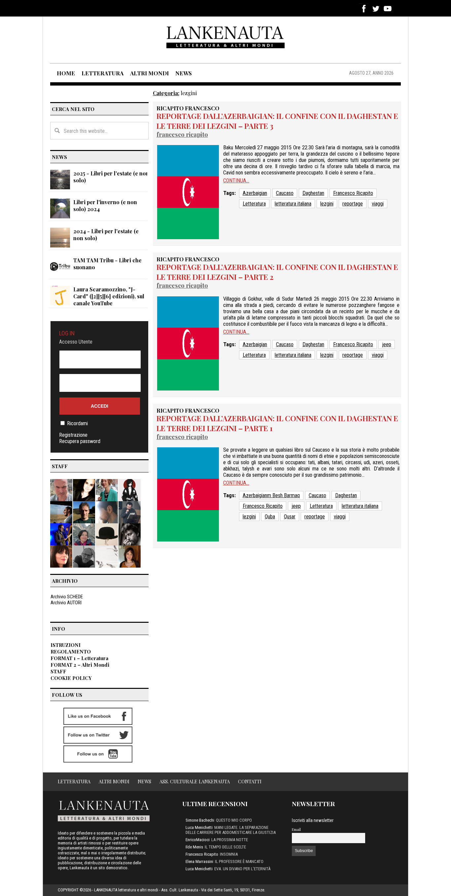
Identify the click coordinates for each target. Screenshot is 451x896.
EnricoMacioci (198, 839)
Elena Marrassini (199, 861)
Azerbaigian (255, 193)
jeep (386, 344)
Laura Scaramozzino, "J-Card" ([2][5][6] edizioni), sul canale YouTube (108, 296)
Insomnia (229, 854)
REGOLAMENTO (71, 651)
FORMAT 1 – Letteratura (79, 658)
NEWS (183, 73)
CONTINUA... (236, 180)
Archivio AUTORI (66, 603)
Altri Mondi (114, 781)
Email (296, 829)
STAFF (58, 671)
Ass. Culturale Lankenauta (194, 781)
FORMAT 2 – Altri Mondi (80, 664)
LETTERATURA (102, 73)
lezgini (326, 204)
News (144, 781)
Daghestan (313, 193)
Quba (270, 516)
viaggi (378, 204)
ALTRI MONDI (149, 73)
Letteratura (254, 204)
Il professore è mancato (239, 861)
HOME (66, 73)
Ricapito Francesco (187, 108)
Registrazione (73, 435)
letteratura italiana (293, 204)
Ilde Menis (194, 846)
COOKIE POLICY (71, 678)
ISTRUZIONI (66, 645)
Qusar (289, 516)
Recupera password (79, 441)
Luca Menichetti (199, 827)
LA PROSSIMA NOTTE (229, 839)
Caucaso (285, 193)
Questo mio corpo (234, 820)
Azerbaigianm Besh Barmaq (271, 495)
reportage (352, 204)
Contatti (249, 781)
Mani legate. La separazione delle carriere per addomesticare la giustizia (231, 830)
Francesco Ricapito (182, 134)
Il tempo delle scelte (225, 846)
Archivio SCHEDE (67, 597)
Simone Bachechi (200, 820)
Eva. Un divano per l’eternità (242, 868)
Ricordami (77, 423)
